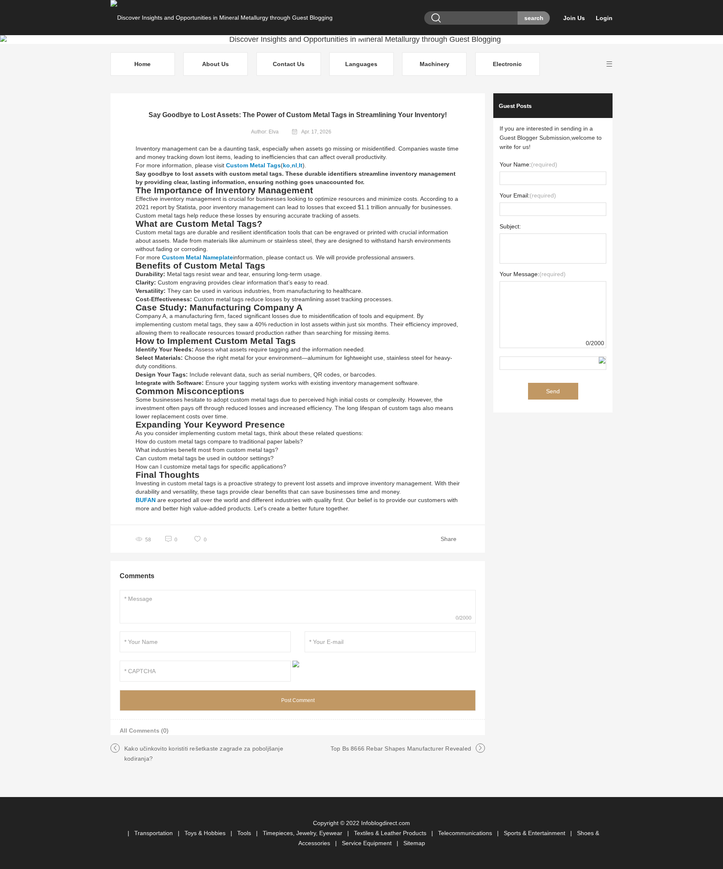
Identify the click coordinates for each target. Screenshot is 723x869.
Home (142, 64)
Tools (245, 833)
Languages (361, 64)
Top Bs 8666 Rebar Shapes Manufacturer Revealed (401, 748)
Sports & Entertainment (535, 833)
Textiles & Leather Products (391, 833)
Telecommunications (466, 833)
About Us (215, 64)
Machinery (434, 64)
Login (604, 18)
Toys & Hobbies (206, 833)
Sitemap (414, 843)
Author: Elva (265, 132)
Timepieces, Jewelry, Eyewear (303, 833)
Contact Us (289, 64)
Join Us (574, 18)
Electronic (507, 64)
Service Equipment (367, 843)
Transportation (154, 833)
